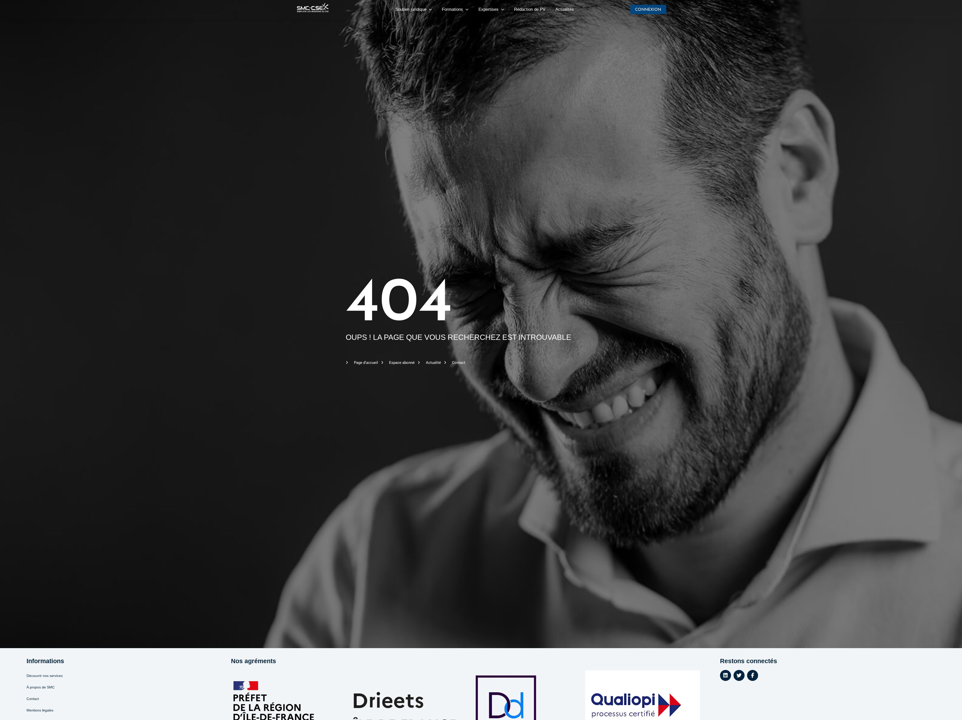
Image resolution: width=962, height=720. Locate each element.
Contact (33, 699)
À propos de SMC (41, 687)
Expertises (488, 9)
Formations (452, 9)
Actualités (564, 9)
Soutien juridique (410, 9)
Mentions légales (40, 710)
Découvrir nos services (45, 676)
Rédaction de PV (529, 9)
